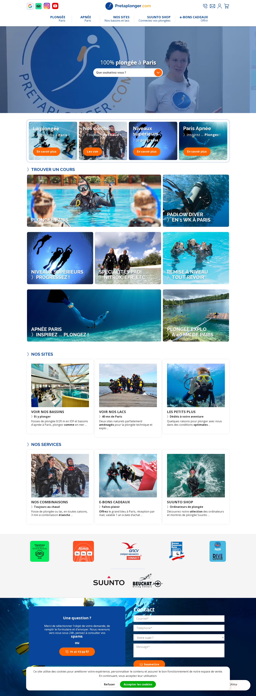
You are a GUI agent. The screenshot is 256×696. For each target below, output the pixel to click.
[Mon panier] (226, 6)
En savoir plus (46, 151)
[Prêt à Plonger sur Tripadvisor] (38, 6)
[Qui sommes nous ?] (177, 551)
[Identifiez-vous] (219, 6)
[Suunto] (109, 580)
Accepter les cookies (138, 684)
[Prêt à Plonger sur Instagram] (47, 6)
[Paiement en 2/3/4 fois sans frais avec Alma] (83, 551)
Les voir (92, 151)
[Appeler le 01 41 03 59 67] (205, 6)
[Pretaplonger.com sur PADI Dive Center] (218, 551)
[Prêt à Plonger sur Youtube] (55, 6)
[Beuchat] (148, 580)
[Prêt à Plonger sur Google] (30, 6)
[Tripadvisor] (39, 551)
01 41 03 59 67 (79, 651)
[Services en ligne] (131, 551)
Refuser (109, 684)
